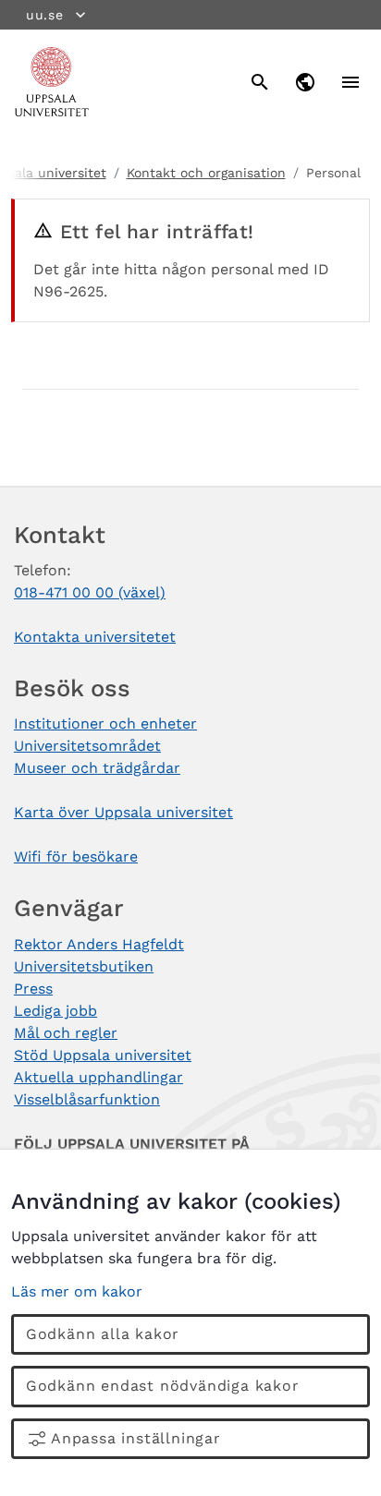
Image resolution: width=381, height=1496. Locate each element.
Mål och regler (65, 1033)
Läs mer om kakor (76, 1291)
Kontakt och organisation (206, 172)
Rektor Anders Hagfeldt (99, 944)
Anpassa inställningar (136, 1438)
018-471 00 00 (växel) (90, 592)
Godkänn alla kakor (102, 1334)
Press (33, 988)
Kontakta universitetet (95, 636)
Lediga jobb (55, 1010)
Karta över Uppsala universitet (123, 812)
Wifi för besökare (76, 856)
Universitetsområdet (87, 745)
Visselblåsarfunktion (87, 1099)
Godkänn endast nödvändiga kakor (163, 1385)
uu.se (45, 14)
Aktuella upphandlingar (98, 1077)
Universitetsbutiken (84, 966)
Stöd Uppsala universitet (102, 1055)
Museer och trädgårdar (97, 768)
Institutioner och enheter (105, 723)
